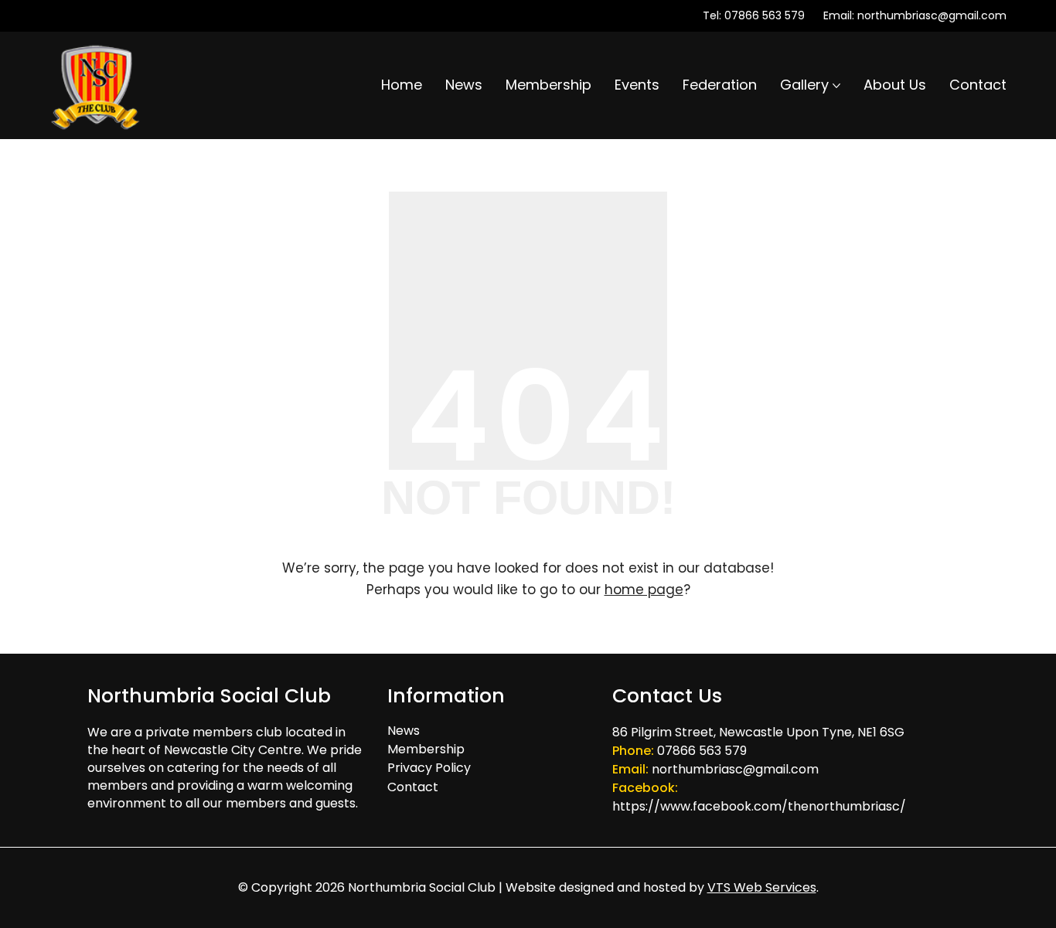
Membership (426, 749)
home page (644, 589)
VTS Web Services (761, 887)
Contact (412, 787)
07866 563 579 (764, 15)
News (403, 730)
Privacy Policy (429, 767)
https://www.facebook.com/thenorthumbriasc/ (759, 806)
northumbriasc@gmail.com (932, 15)
